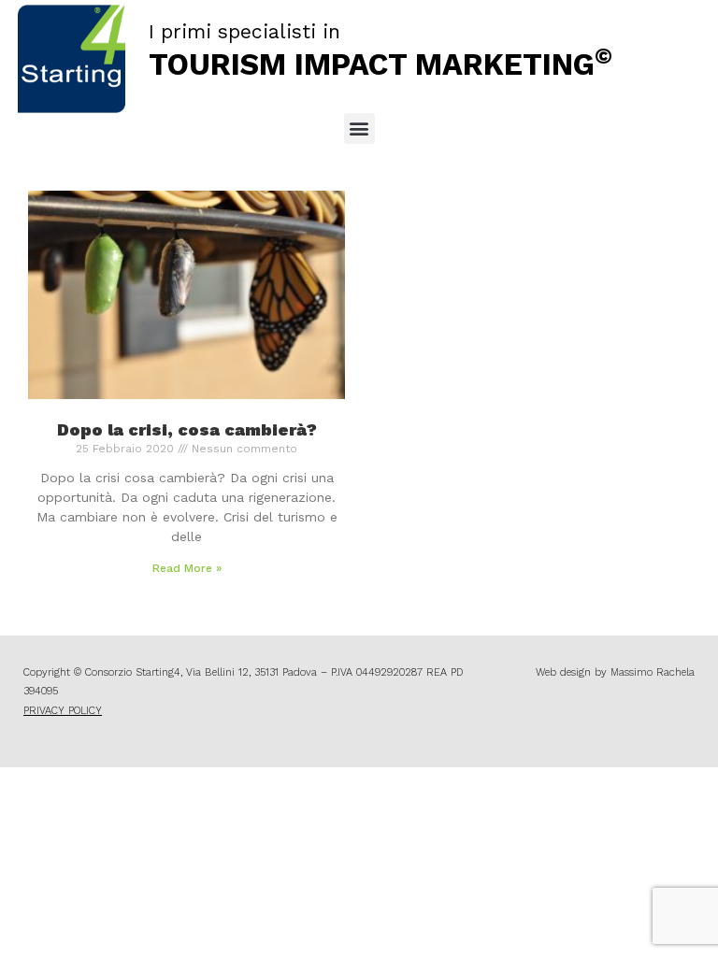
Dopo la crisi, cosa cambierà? (187, 429)
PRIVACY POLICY (62, 711)
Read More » (187, 568)
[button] (359, 128)
